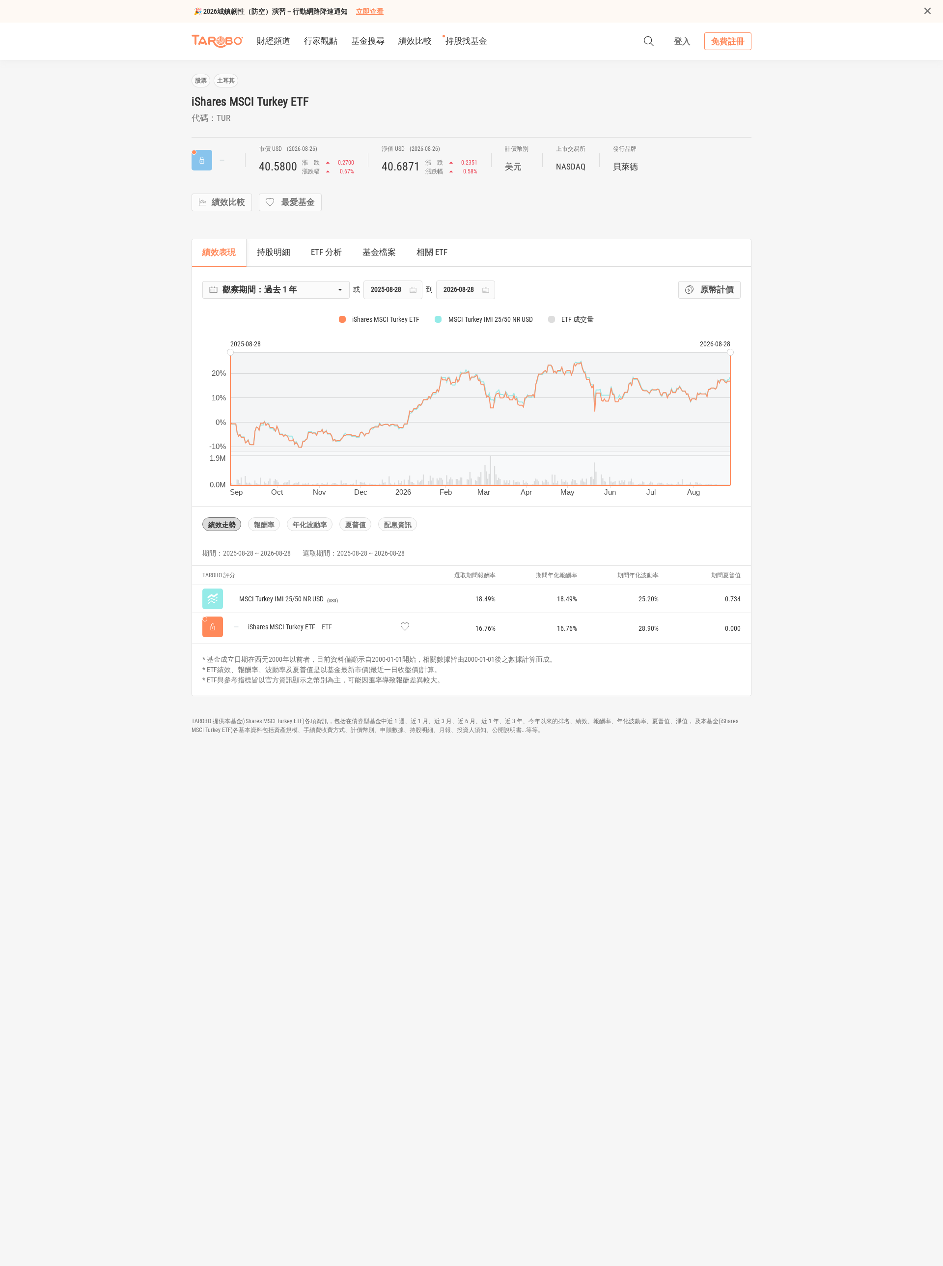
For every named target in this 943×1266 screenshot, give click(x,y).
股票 (201, 80)
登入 (682, 41)
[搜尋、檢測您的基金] (649, 41)
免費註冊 (728, 41)
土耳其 (226, 80)
